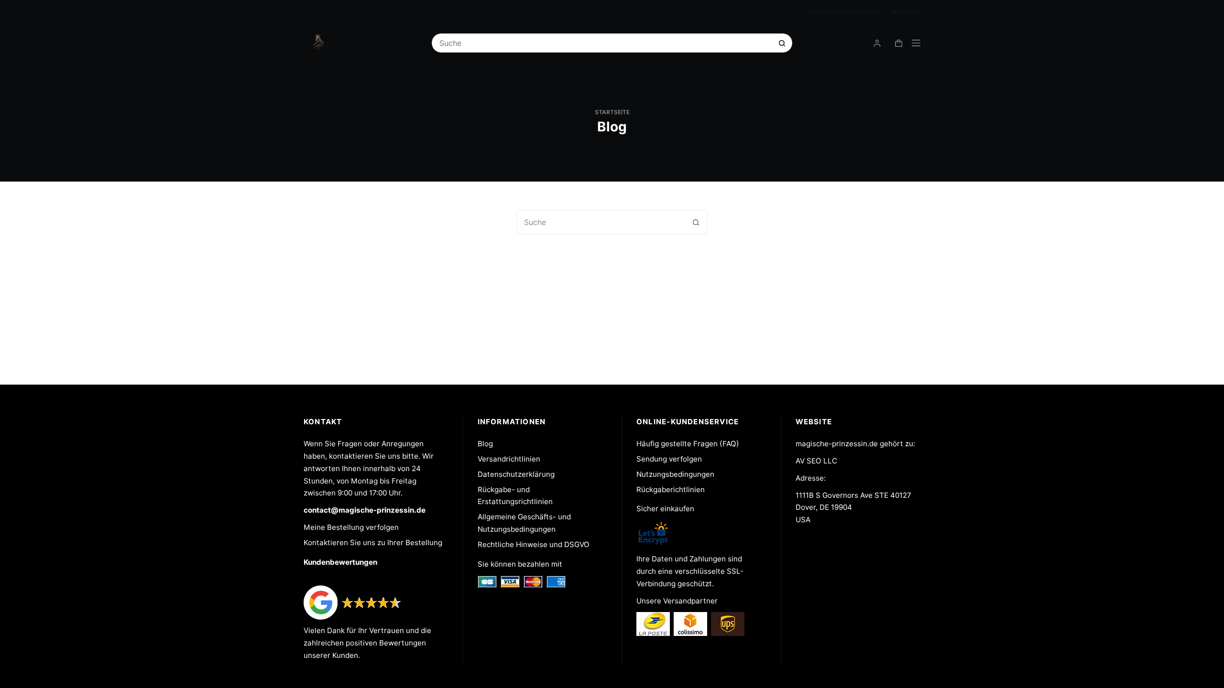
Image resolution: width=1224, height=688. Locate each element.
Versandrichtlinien (509, 458)
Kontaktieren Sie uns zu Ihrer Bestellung (373, 542)
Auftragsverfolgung (845, 11)
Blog (485, 443)
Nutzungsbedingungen (675, 474)
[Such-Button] (782, 43)
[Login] (877, 43)
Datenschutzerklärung (516, 474)
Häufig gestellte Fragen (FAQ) (687, 443)
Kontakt (906, 11)
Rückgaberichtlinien (670, 489)
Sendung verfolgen (669, 458)
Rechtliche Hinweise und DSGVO (534, 544)
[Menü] (916, 43)
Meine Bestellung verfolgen (351, 527)
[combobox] (605, 43)
